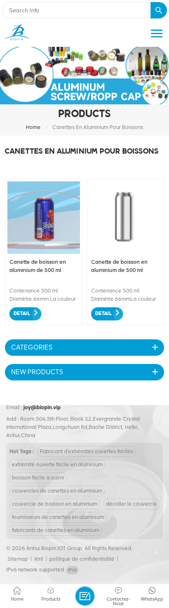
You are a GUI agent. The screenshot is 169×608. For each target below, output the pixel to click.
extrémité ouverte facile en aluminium (57, 464)
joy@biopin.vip (42, 407)
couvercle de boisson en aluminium (54, 504)
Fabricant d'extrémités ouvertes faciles (86, 451)
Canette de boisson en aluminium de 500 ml (37, 266)
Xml (38, 559)
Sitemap (17, 559)
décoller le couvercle (131, 504)
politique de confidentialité (81, 559)
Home (33, 127)
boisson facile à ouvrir (38, 477)
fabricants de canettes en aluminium (55, 530)
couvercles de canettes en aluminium (57, 491)
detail (22, 313)
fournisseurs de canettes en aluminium (58, 517)
